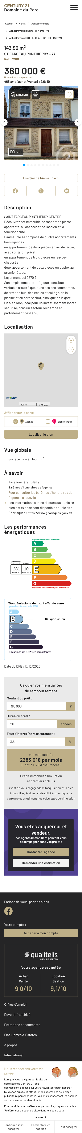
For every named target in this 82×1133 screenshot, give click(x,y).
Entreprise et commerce (22, 1025)
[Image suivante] (77, 122)
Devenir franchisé (17, 1014)
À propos (10, 1045)
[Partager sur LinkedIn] (67, 191)
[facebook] (8, 911)
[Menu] (74, 7)
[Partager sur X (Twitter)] (41, 191)
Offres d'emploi (15, 1004)
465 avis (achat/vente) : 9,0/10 (27, 81)
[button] (36, 94)
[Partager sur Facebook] (15, 191)
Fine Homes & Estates (20, 1035)
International (13, 1055)
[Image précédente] (4, 122)
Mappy (44, 405)
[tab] (24, 165)
